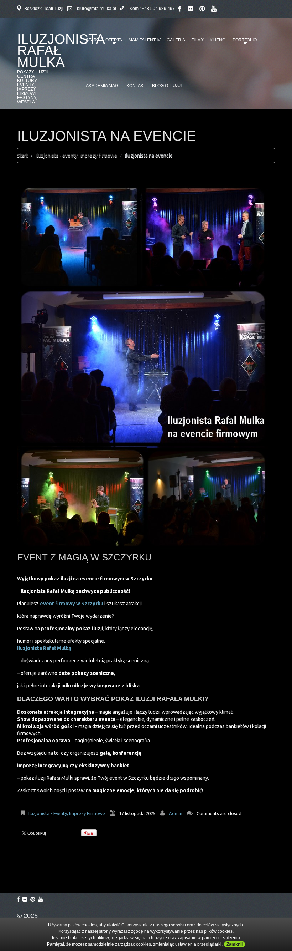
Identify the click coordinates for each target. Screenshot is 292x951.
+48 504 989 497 (158, 8)
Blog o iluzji (167, 85)
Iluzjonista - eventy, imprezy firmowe (76, 155)
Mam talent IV (145, 39)
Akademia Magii (103, 85)
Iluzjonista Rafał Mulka (60, 50)
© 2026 (27, 915)
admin (175, 813)
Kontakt (136, 85)
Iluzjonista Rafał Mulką (44, 648)
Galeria (176, 39)
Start (22, 155)
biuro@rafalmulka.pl (96, 8)
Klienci (218, 39)
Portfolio (243, 42)
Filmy (197, 39)
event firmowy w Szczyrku (71, 603)
